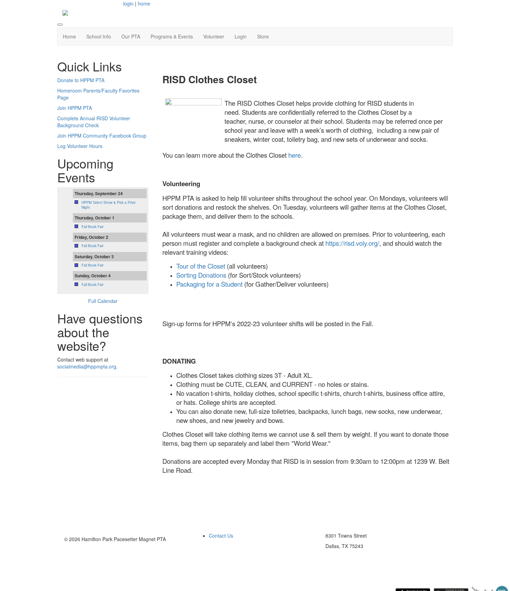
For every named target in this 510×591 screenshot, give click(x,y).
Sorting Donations (201, 274)
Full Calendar (103, 300)
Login (241, 36)
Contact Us (221, 535)
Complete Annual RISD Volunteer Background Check (93, 122)
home (144, 3)
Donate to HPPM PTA (80, 80)
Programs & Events (172, 36)
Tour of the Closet (201, 265)
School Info (98, 36)
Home (69, 36)
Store (263, 36)
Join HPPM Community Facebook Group (101, 135)
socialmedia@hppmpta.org (86, 366)
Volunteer (213, 36)
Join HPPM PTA (74, 107)
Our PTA (130, 36)
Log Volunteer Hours (79, 145)
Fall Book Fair (92, 226)
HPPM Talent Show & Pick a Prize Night (109, 205)
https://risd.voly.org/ (352, 242)
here (294, 154)
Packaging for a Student (209, 283)
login (128, 3)
